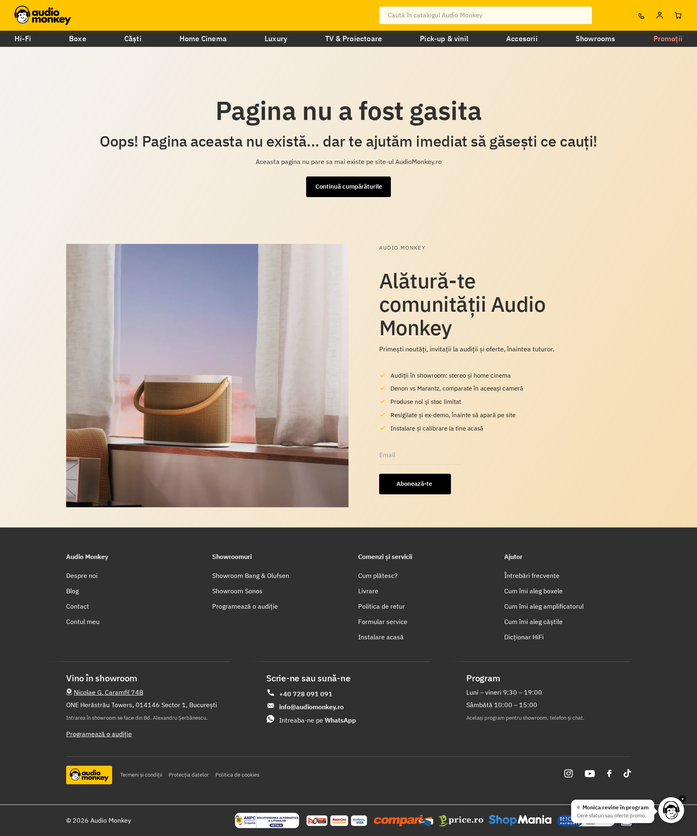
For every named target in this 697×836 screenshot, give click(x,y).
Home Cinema (203, 38)
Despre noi (82, 575)
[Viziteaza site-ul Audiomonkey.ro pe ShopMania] (520, 820)
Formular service (382, 622)
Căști (133, 38)
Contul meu (83, 622)
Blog (72, 591)
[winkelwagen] (678, 15)
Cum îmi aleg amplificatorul (544, 606)
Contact (77, 606)
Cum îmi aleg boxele (533, 591)
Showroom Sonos (237, 591)
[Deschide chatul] (671, 810)
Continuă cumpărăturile (348, 186)
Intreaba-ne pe (317, 720)
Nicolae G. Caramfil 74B (108, 692)
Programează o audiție (245, 606)
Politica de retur (381, 606)
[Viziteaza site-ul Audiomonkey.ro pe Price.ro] (461, 820)
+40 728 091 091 (305, 694)
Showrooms (596, 38)
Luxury (276, 38)
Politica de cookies (237, 774)
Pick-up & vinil (444, 38)
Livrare (368, 591)
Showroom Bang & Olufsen (250, 575)
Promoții (667, 38)
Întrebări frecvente (531, 575)
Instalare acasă (381, 637)
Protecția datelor (189, 774)
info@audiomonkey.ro (311, 707)
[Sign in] (659, 15)
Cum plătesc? (378, 575)
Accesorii (522, 38)
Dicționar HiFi (524, 637)
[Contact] (640, 15)
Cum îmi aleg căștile (533, 622)
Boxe (77, 38)
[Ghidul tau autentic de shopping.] (403, 820)
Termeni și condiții (141, 774)
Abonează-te (415, 483)
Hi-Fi (23, 38)
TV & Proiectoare (353, 38)
